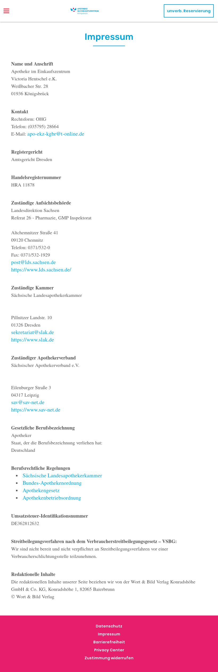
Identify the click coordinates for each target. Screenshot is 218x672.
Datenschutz (109, 626)
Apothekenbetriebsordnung (52, 497)
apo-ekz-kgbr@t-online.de (55, 133)
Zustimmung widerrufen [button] (109, 658)
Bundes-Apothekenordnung (52, 482)
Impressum (109, 634)
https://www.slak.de (32, 339)
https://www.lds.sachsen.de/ (41, 269)
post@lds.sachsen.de (33, 262)
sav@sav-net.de (27, 402)
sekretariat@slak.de (32, 332)
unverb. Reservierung (189, 11)
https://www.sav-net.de (35, 409)
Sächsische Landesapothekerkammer (62, 475)
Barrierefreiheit (109, 642)
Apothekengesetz (41, 490)
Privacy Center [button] (109, 650)
